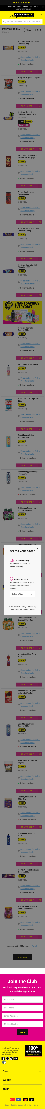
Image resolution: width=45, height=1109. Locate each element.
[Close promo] (43, 7)
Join (22, 1032)
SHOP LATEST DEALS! (24, 9)
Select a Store (17, 594)
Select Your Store (22, 2)
